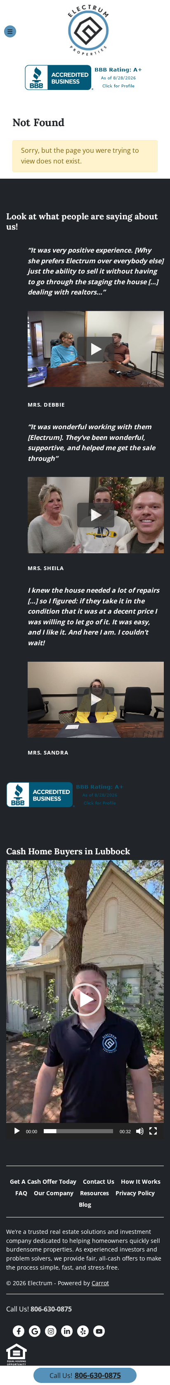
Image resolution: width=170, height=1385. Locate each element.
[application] (85, 999)
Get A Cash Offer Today (43, 1181)
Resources (94, 1193)
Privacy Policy (135, 1193)
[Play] (17, 1131)
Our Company (53, 1193)
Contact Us (98, 1181)
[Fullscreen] (153, 1131)
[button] (85, 999)
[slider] (78, 1131)
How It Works (141, 1181)
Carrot (100, 1283)
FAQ (21, 1193)
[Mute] (140, 1131)
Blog (85, 1204)
